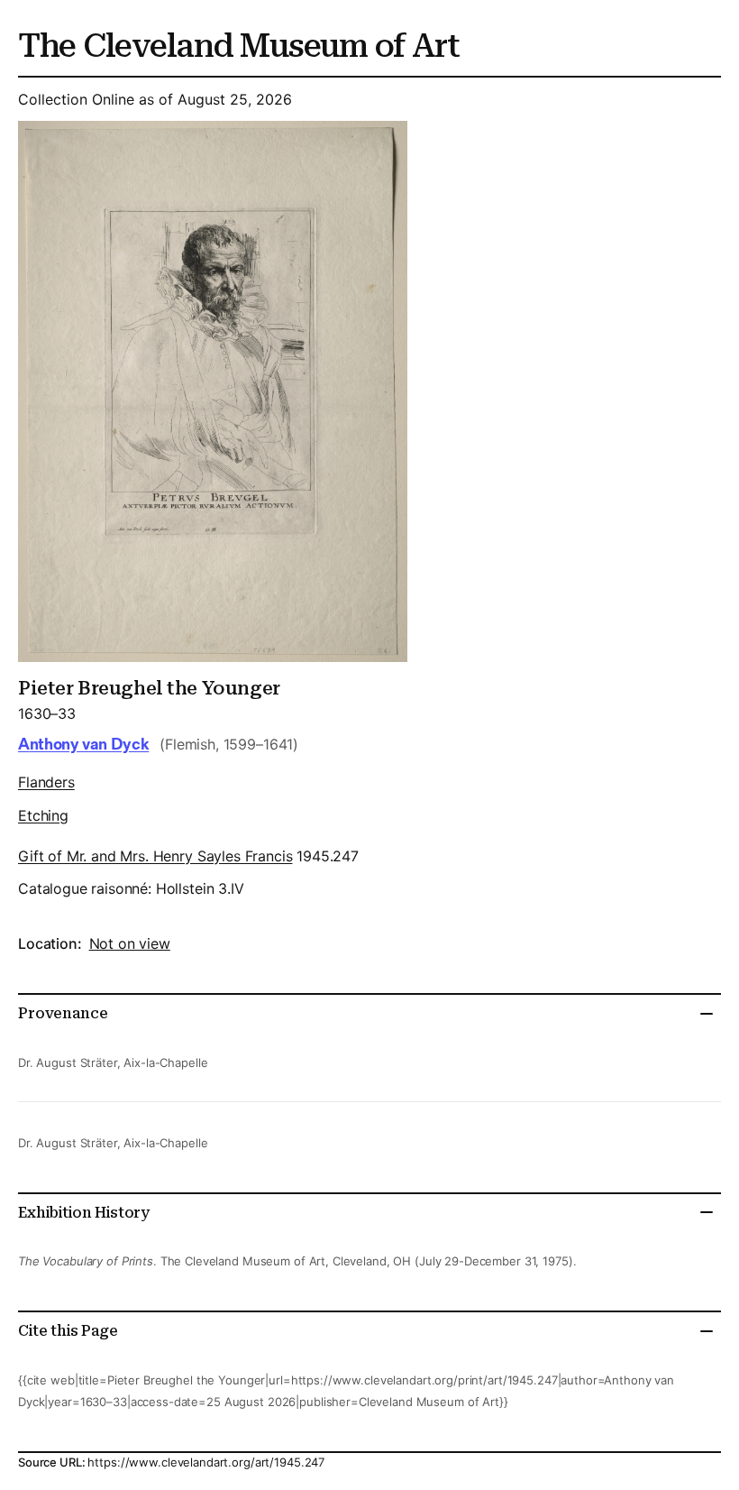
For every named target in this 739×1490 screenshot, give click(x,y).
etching (43, 815)
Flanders (46, 782)
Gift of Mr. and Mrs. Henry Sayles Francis (155, 856)
